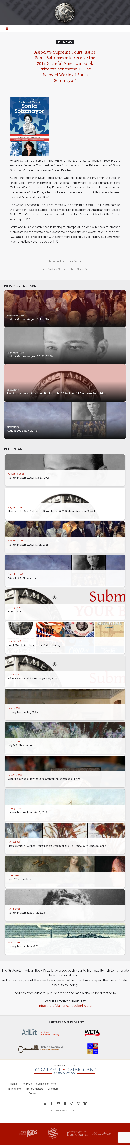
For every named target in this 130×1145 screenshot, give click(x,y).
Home (13, 1083)
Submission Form (46, 1083)
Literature (53, 1088)
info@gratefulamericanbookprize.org (65, 1005)
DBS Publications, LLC (69, 1110)
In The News (65, 42)
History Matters (34, 1088)
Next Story (77, 269)
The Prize (26, 1083)
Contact (33, 1093)
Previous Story (55, 269)
